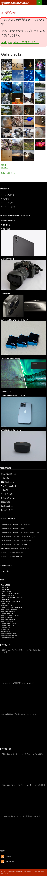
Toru (17, 556)
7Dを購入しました (7, 552)
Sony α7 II (4, 587)
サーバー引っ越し (7, 494)
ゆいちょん (28, 536)
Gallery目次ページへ (9, 173)
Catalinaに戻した (7, 506)
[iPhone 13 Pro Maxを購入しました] (23, 411)
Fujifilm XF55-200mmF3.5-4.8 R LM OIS (9, 635)
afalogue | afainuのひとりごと (20, 42)
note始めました (6, 391)
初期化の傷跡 (5, 502)
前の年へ (4, 165)
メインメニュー (44, 2)
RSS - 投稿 (7, 856)
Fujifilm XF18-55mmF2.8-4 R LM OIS (11, 607)
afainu (18, 552)
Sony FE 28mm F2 (5, 631)
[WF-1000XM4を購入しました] (23, 446)
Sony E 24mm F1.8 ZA (7, 605)
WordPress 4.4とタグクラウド (11, 536)
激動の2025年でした (8, 221)
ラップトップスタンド (8, 486)
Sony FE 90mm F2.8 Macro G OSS (10, 601)
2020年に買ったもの (8, 482)
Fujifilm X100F (6, 591)
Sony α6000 (5, 585)
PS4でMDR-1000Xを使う (9, 525)
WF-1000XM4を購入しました (11, 430)
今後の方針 (5, 490)
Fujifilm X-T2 (5, 599)
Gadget (3, 199)
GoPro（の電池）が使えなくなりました (15, 320)
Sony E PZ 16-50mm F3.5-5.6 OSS (9, 615)
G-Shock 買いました (8, 498)
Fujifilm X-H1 (5, 603)
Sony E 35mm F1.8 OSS (7, 617)
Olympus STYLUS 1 (6, 627)
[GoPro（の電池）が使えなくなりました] (23, 338)
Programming (5, 203)
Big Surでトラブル (7, 510)
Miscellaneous (6, 207)
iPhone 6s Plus (5, 629)
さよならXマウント (7, 259)
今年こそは (5, 478)
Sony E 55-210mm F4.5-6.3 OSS (11, 597)
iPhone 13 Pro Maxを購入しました (13, 395)
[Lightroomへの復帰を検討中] (23, 373)
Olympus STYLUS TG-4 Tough (7, 637)
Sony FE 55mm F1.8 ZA (7, 621)
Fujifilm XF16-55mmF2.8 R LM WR (8, 633)
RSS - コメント (9, 861)
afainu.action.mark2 (15, 2)
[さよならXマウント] (23, 275)
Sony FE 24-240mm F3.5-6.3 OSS (9, 609)
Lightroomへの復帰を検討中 (10, 358)
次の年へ (4, 167)
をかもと (23, 548)
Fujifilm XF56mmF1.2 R (7, 613)
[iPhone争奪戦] (23, 305)
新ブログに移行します (8, 474)
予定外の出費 (5, 229)
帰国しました (5, 225)
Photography (5, 195)
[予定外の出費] (23, 243)
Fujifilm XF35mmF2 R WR (7, 625)
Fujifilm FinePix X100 (7, 595)
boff (25, 544)
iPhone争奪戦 (5, 293)
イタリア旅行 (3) (6, 571)
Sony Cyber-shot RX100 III (8, 611)
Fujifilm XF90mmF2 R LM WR (8, 623)
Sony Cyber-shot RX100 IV (8, 619)
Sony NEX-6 (5, 589)
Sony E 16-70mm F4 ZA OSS (10, 593)
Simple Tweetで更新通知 (9, 548)
